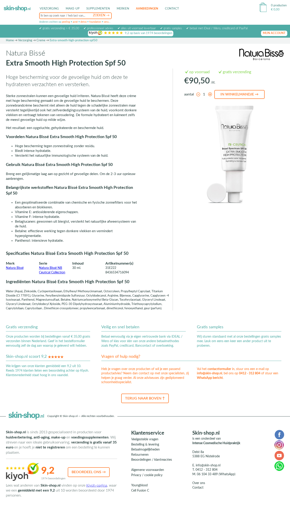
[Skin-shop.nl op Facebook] (279, 434)
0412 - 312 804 (249, 373)
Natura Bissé (15, 268)
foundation (95, 22)
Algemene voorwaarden (147, 470)
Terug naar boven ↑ (145, 398)
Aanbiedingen (147, 8)
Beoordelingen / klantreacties (151, 459)
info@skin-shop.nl (209, 373)
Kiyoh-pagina (96, 485)
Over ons (198, 483)
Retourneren (140, 454)
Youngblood (139, 485)
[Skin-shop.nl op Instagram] (279, 444)
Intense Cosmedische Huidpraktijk (216, 443)
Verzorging (25, 40)
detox (83, 22)
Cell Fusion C (140, 490)
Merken (123, 8)
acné (75, 22)
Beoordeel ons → (89, 472)
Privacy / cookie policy (146, 475)
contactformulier (219, 369)
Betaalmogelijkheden (145, 449)
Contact (172, 8)
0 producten (279, 5)
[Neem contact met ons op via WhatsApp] (279, 466)
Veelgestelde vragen (144, 439)
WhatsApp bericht (210, 378)
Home (10, 40)
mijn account (274, 33)
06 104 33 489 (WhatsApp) (216, 474)
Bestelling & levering (145, 444)
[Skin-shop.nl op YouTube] (279, 455)
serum (107, 22)
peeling (66, 22)
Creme (40, 40)
